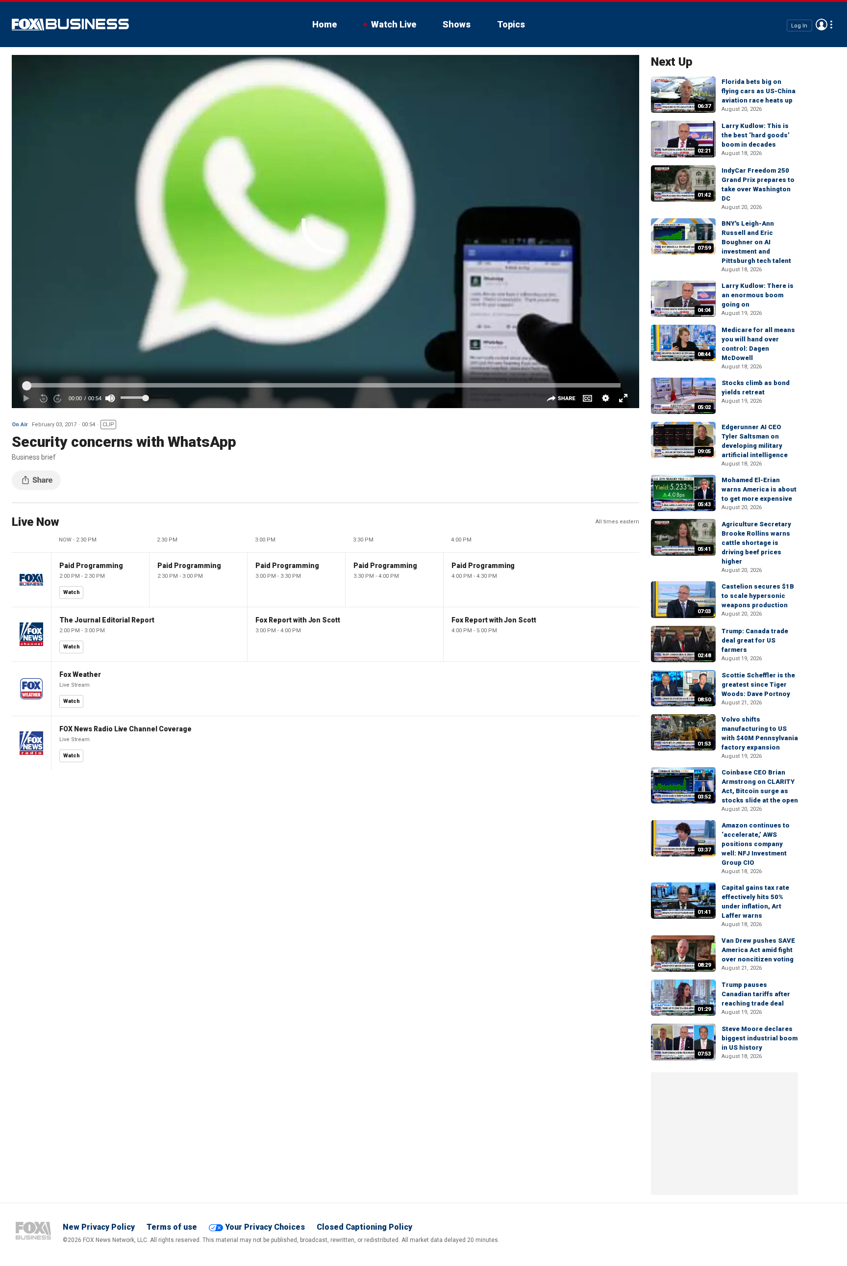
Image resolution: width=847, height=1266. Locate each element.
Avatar (821, 24)
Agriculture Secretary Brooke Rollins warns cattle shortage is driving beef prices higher (756, 542)
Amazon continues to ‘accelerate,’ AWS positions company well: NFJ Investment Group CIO (756, 844)
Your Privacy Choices (265, 1227)
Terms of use (172, 1227)
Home (324, 24)
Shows (457, 24)
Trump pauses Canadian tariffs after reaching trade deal (756, 994)
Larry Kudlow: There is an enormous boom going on (758, 295)
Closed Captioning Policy (364, 1227)
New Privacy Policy (99, 1227)
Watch (71, 592)
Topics (511, 24)
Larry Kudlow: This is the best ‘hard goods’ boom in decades (756, 135)
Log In (799, 25)
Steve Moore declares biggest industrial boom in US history (759, 1038)
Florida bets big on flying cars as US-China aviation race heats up (759, 91)
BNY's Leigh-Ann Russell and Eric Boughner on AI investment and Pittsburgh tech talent (756, 242)
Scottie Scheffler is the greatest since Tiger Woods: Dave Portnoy (758, 685)
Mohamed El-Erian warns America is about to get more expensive (759, 489)
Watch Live (393, 24)
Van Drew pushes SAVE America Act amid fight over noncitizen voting (758, 950)
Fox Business (70, 24)
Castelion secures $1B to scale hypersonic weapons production (758, 596)
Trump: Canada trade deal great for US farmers (755, 640)
